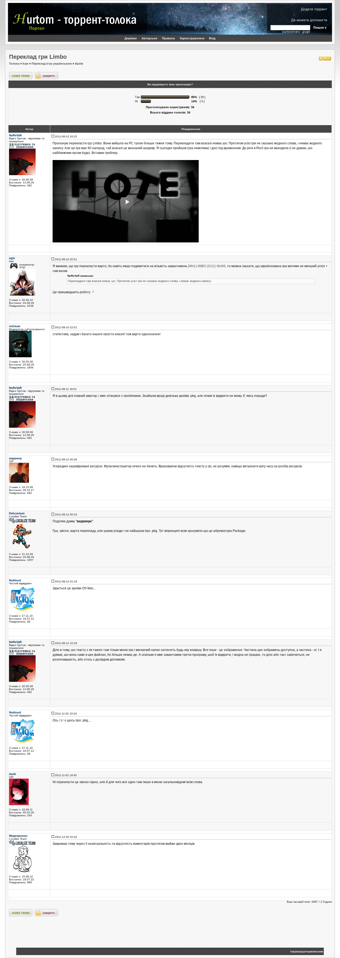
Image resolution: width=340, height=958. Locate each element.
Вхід (212, 38)
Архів (79, 63)
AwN (12, 774)
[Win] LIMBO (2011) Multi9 (207, 266)
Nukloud (15, 580)
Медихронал (18, 835)
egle (12, 258)
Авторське (149, 38)
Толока (14, 63)
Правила (168, 38)
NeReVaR (15, 135)
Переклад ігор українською (52, 63)
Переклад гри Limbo (38, 56)
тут (61, 720)
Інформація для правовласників (306, 951)
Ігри (25, 63)
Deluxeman (17, 513)
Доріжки (131, 38)
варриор (15, 458)
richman (14, 326)
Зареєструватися (192, 38)
